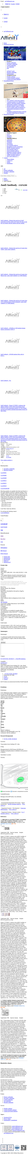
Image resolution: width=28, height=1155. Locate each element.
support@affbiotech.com (18, 1130)
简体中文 (7, 4)
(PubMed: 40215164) (6, 823)
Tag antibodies (10, 67)
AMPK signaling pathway (13, 155)
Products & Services (9, 44)
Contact (6, 157)
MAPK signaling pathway (13, 148)
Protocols (9, 135)
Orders (8, 162)
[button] (3, 442)
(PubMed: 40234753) (19, 1006)
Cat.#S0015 (3, 483)
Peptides (6, 173)
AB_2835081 (8, 457)
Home (5, 43)
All (4, 169)
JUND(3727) (4, 662)
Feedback (9, 137)
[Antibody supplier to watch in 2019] (4, 1150)
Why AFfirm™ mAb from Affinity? (15, 100)
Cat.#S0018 (3, 486)
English (13, 4)
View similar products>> (7, 460)
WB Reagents (10, 73)
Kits (8, 68)
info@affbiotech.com (17, 1127)
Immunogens (7, 558)
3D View (3, 642)
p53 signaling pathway (12, 145)
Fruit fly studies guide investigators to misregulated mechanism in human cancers (16, 109)
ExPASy (6, 678)
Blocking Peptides (8, 470)
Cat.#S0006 (3, 475)
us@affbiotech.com (9, 1)
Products (6, 180)
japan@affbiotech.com (16, 1129)
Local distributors (5, 512)
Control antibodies (11, 65)
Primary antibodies (11, 62)
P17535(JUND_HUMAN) (7, 658)
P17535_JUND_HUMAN (10, 739)
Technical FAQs (8, 1117)
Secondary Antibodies (9, 468)
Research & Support (9, 114)
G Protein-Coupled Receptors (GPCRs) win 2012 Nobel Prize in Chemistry (16, 112)
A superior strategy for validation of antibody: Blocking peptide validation (16, 102)
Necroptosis (10, 144)
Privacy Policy (7, 1118)
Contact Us (9, 160)
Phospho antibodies (11, 72)
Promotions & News (9, 80)
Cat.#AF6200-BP (5, 488)
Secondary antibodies (12, 64)
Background (7, 559)
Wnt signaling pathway (12, 149)
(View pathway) (13, 809)
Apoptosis (9, 142)
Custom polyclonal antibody (14, 79)
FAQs (8, 134)
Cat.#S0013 (3, 480)
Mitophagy (9, 141)
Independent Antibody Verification (15, 104)
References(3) (7, 562)
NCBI (5, 676)
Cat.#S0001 (3, 472)
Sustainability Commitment (10, 1120)
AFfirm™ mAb (11, 71)
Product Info (7, 556)
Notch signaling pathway (13, 151)
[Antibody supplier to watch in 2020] (10, 1150)
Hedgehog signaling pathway (14, 152)
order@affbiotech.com (17, 1126)
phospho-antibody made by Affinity (15, 106)
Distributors (10, 163)
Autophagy (9, 139)
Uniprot (6, 679)
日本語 (17, 4)
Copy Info (25, 190)
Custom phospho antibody (13, 78)
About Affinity (10, 159)
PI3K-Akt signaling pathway (14, 153)
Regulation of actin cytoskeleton (15, 146)
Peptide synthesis (11, 76)
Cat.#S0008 (3, 478)
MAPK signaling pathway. (14, 804)
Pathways (6, 560)
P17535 (7, 455)
